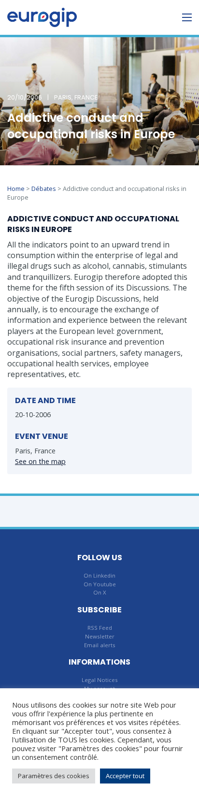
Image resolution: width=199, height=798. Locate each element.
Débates (43, 188)
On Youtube (100, 584)
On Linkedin (99, 575)
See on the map (40, 461)
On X (99, 592)
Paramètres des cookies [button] (53, 775)
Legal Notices (100, 679)
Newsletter (99, 636)
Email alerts (99, 645)
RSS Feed (99, 627)
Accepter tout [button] (125, 775)
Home (16, 188)
